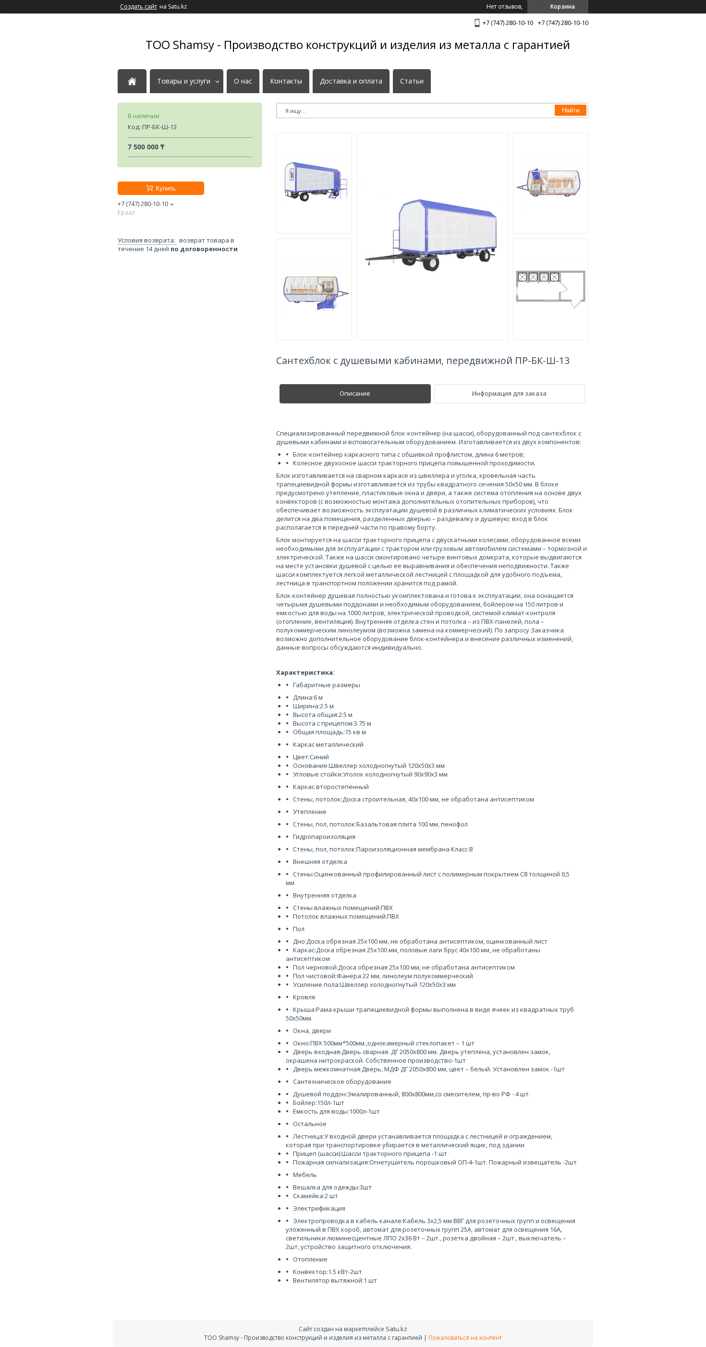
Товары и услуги (183, 81)
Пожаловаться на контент (465, 1338)
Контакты (286, 81)
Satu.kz (396, 1328)
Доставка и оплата (351, 81)
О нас (243, 81)
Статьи (412, 81)
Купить (166, 188)
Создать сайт (138, 6)
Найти (570, 110)
